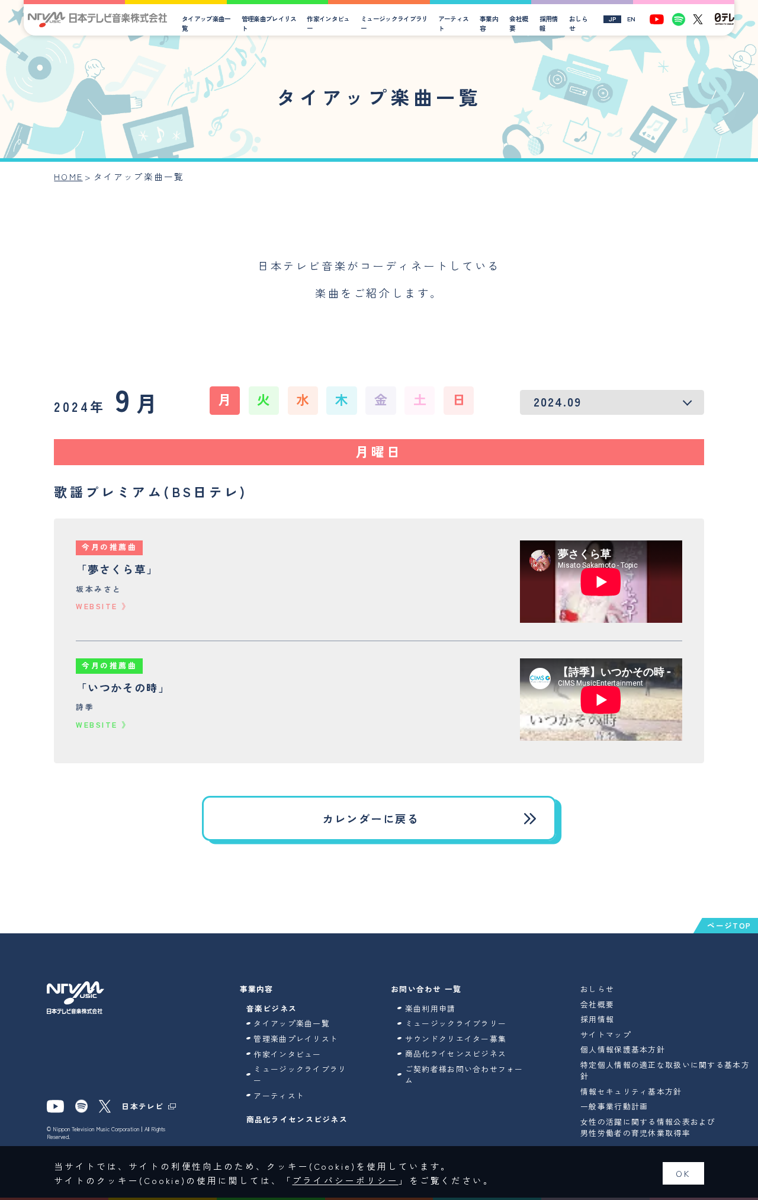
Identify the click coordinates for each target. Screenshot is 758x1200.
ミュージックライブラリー (394, 23)
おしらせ (578, 23)
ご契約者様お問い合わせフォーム (464, 1074)
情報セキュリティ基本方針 (631, 1091)
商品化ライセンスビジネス (297, 1119)
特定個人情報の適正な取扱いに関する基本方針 (665, 1070)
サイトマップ (605, 1034)
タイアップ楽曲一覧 (206, 23)
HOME (68, 176)
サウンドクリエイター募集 (455, 1038)
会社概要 (518, 23)
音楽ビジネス (271, 1008)
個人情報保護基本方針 (622, 1049)
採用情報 (548, 23)
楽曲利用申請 (430, 1008)
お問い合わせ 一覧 (426, 988)
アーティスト (453, 23)
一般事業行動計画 (614, 1106)
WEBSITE (97, 606)
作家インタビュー (328, 23)
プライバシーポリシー (346, 1180)
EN (631, 19)
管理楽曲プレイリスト (269, 23)
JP (612, 19)
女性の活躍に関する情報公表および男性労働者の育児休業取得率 (647, 1127)
